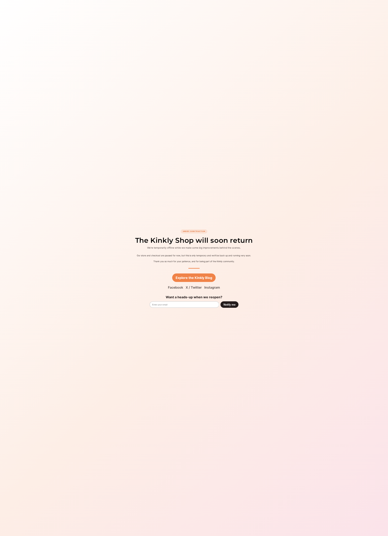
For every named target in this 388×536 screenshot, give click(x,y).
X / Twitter (194, 287)
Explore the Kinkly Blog (194, 278)
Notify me (229, 304)
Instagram (212, 287)
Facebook (175, 287)
